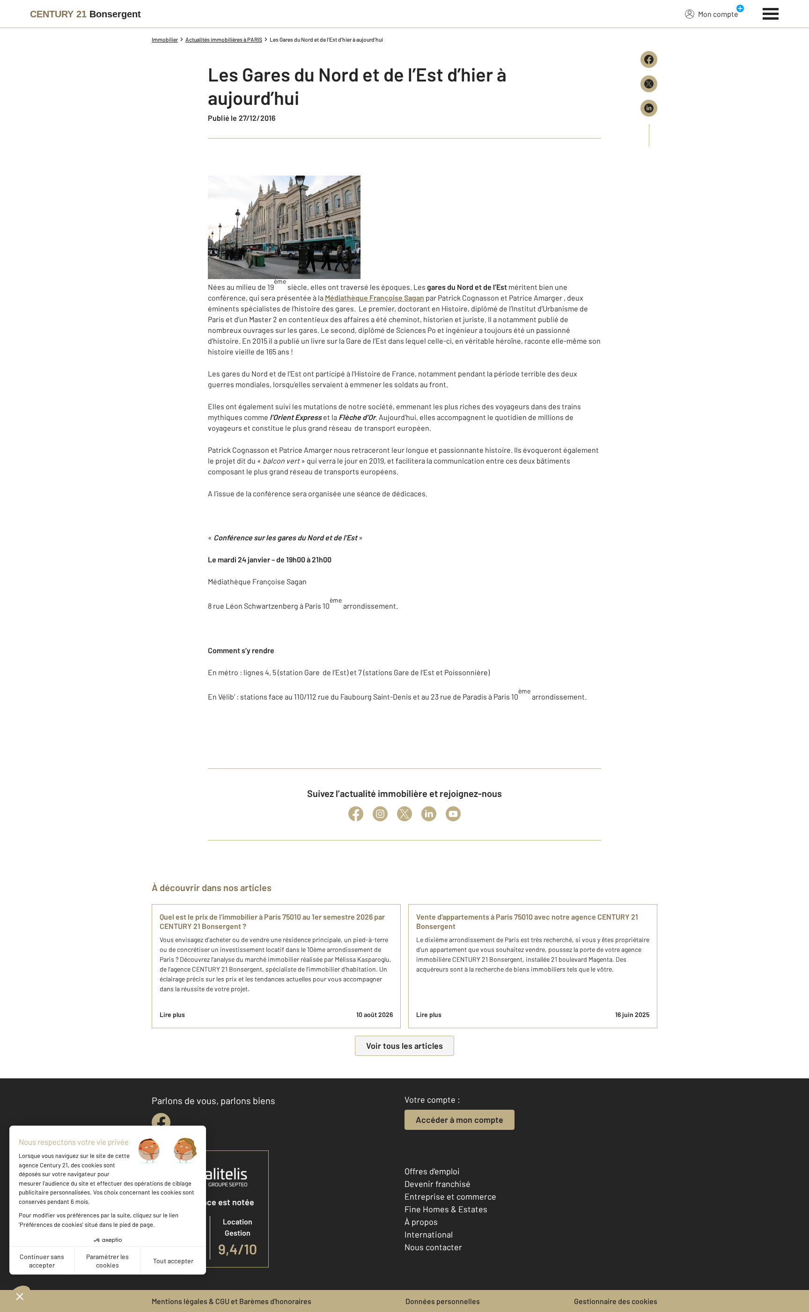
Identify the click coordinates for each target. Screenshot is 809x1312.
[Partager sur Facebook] (648, 59)
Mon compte (718, 13)
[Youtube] (453, 813)
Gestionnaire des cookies (615, 1301)
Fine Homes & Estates (445, 1209)
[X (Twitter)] (404, 813)
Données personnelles (442, 1301)
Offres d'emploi (432, 1171)
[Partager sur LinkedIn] (648, 108)
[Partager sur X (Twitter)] (648, 83)
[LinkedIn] (428, 813)
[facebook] (161, 1122)
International (428, 1234)
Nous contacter (433, 1247)
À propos (421, 1221)
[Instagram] (380, 813)
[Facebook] (355, 813)
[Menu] (771, 13)
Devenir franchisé (437, 1184)
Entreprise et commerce (450, 1196)
